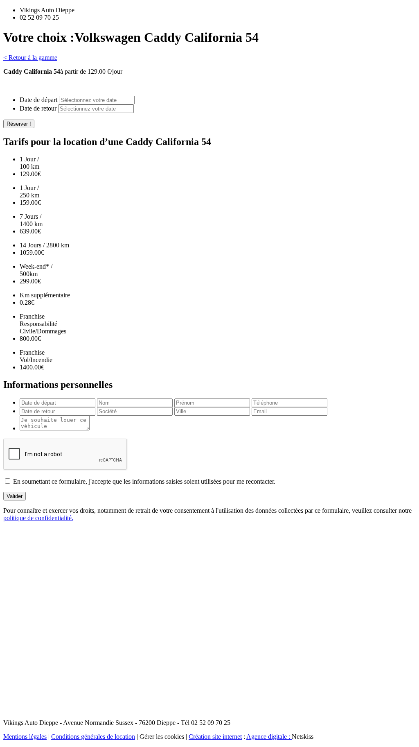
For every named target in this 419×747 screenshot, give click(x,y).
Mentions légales (25, 736)
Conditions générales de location (93, 736)
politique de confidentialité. (38, 517)
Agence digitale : (269, 736)
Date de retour (38, 108)
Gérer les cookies (162, 736)
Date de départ (38, 99)
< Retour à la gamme (30, 57)
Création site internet (215, 736)
